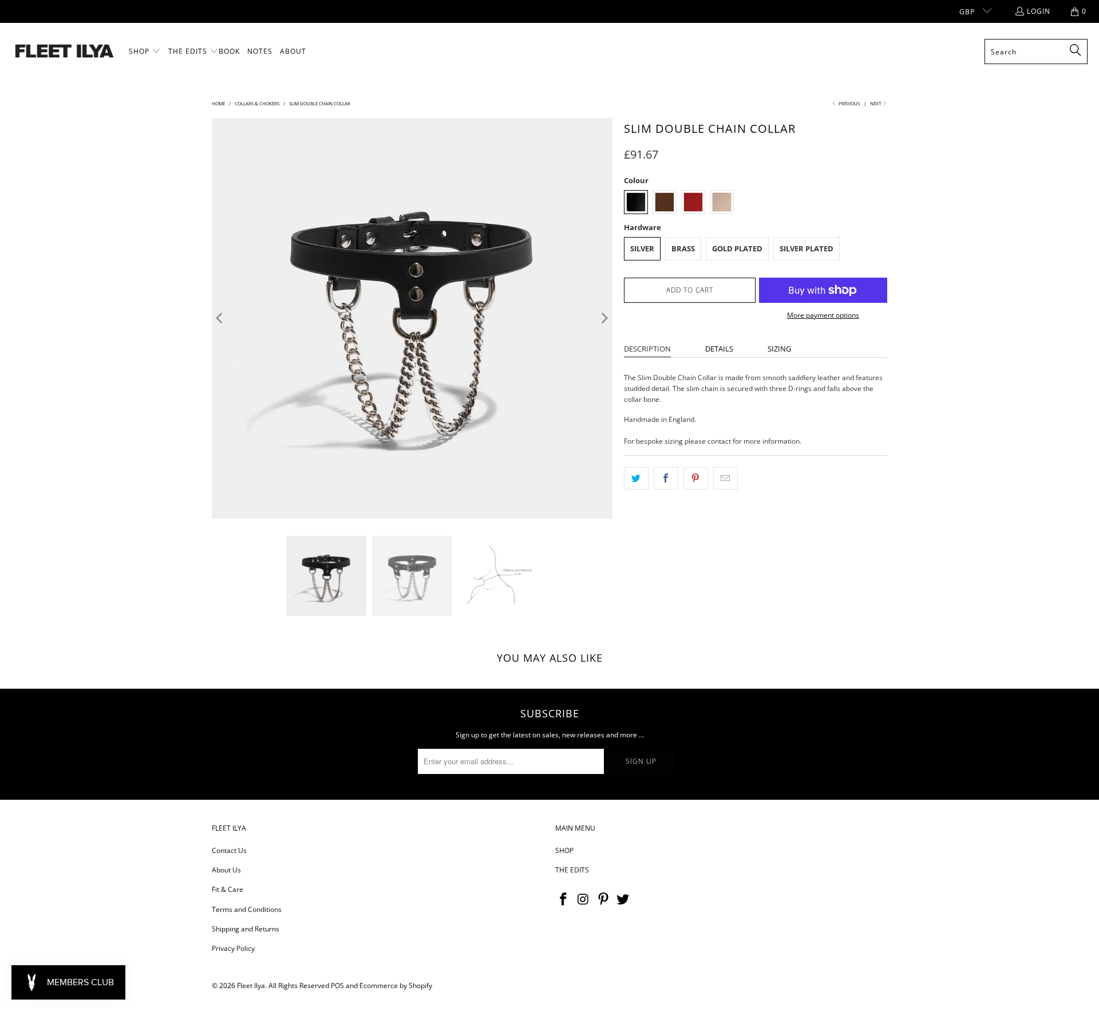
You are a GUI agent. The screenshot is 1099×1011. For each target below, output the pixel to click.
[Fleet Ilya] (64, 52)
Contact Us (229, 850)
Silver (642, 248)
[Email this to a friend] (725, 478)
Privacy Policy (233, 948)
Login (1038, 11)
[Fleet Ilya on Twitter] (623, 899)
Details (719, 348)
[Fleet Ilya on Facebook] (563, 899)
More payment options (823, 315)
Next (876, 103)
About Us (226, 870)
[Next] (604, 318)
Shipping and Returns (245, 929)
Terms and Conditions (247, 909)
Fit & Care (227, 889)
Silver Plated (806, 248)
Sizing (779, 348)
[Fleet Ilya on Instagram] (583, 899)
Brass (683, 248)
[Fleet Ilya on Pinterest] (603, 899)
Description (647, 348)
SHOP (564, 850)
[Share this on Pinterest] (695, 478)
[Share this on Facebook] (666, 478)
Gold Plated (737, 248)
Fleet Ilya (251, 985)
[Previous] (220, 318)
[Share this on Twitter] (636, 478)
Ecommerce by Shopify (395, 985)
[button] (145, 51)
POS (337, 985)
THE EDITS (572, 870)
